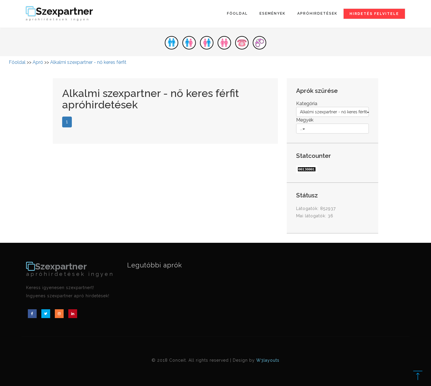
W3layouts (267, 360)
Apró (38, 62)
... (301, 128)
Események (272, 13)
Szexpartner (59, 13)
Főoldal (237, 13)
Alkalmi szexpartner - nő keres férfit (88, 62)
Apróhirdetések (317, 13)
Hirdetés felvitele (374, 14)
